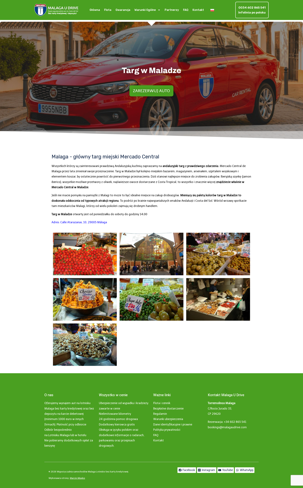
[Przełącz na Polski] (212, 10)
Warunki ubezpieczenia (168, 419)
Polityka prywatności (166, 429)
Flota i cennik (161, 403)
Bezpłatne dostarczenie (168, 408)
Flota (107, 10)
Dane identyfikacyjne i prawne (172, 424)
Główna (95, 10)
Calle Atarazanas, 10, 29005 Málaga (83, 222)
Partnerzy (172, 10)
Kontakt (198, 10)
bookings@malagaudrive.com (227, 427)
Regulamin (160, 413)
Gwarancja (123, 10)
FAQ (185, 10)
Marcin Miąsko (77, 478)
